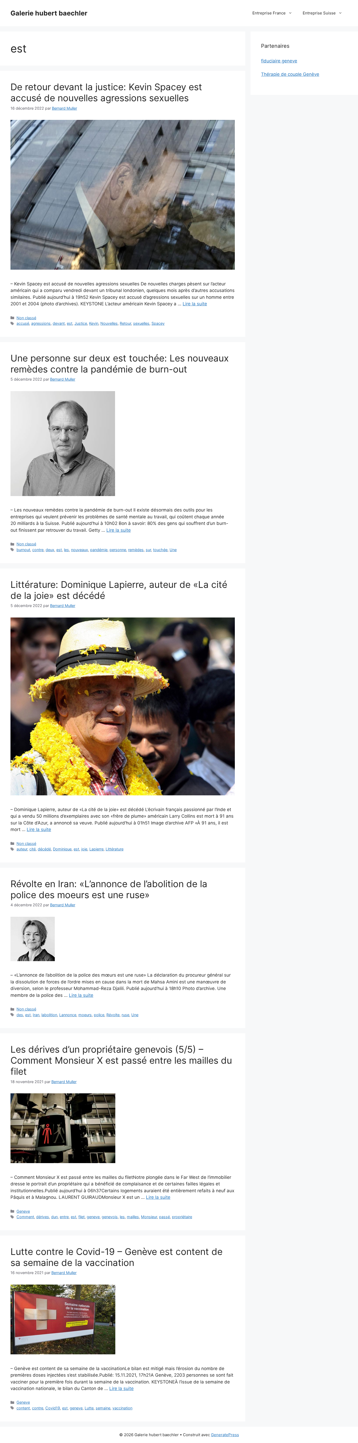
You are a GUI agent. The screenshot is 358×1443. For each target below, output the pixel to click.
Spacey (158, 323)
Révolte (113, 1015)
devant (59, 323)
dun (54, 1217)
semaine (103, 1408)
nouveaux (79, 549)
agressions (41, 323)
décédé (44, 849)
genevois (110, 1217)
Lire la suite (195, 303)
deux (50, 549)
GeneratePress (225, 1434)
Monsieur (149, 1217)
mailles (133, 1217)
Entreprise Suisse (319, 12)
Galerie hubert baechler (48, 13)
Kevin (93, 323)
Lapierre (96, 849)
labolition (49, 1015)
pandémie (98, 549)
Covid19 (52, 1408)
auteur (22, 849)
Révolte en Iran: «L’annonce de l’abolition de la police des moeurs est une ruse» (108, 889)
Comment (25, 1217)
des (20, 1015)
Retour (125, 323)
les (66, 549)
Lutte (89, 1408)
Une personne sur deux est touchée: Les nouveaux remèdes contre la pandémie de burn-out (119, 364)
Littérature (114, 849)
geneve (93, 1217)
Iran (36, 1015)
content (23, 1408)
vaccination (122, 1408)
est (69, 323)
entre (64, 1217)
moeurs (85, 1015)
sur (148, 549)
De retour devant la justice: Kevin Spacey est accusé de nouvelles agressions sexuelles (106, 92)
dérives (42, 1217)
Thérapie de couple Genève (290, 74)
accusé (23, 323)
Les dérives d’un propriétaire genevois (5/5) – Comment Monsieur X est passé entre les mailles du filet (121, 1060)
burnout (23, 549)
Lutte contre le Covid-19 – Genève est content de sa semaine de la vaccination (116, 1257)
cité (32, 849)
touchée (160, 549)
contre (38, 549)
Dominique (62, 849)
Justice (80, 323)
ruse (125, 1015)
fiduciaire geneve (279, 60)
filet (81, 1217)
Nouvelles (109, 323)
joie (84, 849)
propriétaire (182, 1217)
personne (118, 549)
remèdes (136, 549)
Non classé (26, 318)
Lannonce (67, 1015)
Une (173, 549)
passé (164, 1217)
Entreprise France (269, 12)
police (99, 1015)
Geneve (23, 1211)
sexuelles (141, 323)
